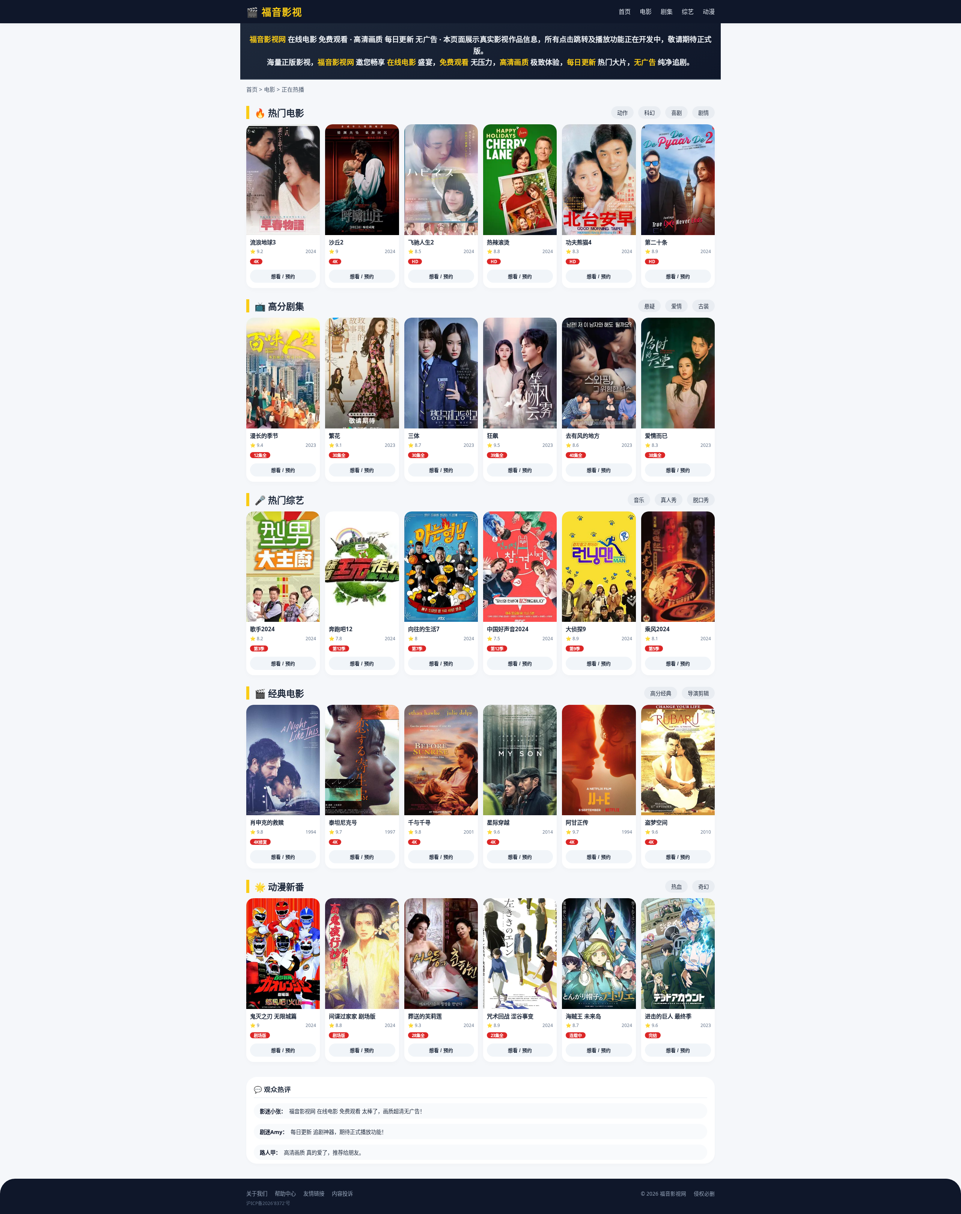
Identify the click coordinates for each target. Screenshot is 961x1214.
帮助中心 (285, 1193)
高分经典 (660, 693)
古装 (703, 306)
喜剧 (676, 112)
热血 (676, 886)
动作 (622, 112)
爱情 (676, 306)
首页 (625, 12)
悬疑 (649, 306)
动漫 (709, 12)
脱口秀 (701, 500)
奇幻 (703, 886)
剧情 (703, 112)
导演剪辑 (698, 693)
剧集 (667, 12)
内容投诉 (342, 1193)
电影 (646, 12)
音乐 (639, 500)
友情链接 (313, 1193)
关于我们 (256, 1193)
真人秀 (668, 500)
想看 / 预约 (283, 276)
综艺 (688, 12)
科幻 (649, 112)
